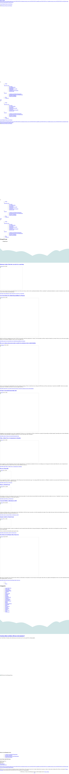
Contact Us (7, 98)
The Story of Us (6, 85)
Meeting (6, 602)
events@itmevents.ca (3, 764)
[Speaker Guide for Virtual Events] (5, 526)
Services (5, 93)
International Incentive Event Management (16, 94)
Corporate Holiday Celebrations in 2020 (8, 500)
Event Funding (7, 593)
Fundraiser (7, 598)
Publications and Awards (13, 88)
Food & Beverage (8, 597)
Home (6, 83)
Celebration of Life (8, 590)
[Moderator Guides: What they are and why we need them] (11, 289)
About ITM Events (8, 588)
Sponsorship (7, 608)
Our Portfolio (11, 107)
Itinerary (6, 601)
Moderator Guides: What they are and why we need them (12, 264)
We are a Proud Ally (4, 468)
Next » (6, 583)
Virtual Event (7, 611)
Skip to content (2, 0)
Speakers (6, 607)
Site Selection (7, 606)
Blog (6, 97)
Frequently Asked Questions (13, 90)
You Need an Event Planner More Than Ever (9, 534)
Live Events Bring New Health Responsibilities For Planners (12, 295)
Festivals (6, 595)
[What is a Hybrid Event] (5, 494)
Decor (6, 592)
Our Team (10, 86)
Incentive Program (8, 600)
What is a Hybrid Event (5, 484)
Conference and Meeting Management (15, 113)
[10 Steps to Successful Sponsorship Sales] (19, 431)
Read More (12, 293)
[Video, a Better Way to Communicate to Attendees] (19, 462)
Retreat (6, 605)
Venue (6, 610)
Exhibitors (6, 594)
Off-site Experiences (8, 603)
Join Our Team (11, 91)
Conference (7, 591)
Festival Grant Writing (12, 96)
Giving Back (11, 89)
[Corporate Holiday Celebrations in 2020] (5, 510)
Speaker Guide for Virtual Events (7, 516)
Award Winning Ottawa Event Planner (6, 119)
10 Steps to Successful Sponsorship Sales (8, 390)
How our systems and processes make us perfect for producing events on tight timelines (18, 343)
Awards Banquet (8, 589)
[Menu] (0, 81)
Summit (6, 609)
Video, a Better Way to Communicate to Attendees (10, 438)
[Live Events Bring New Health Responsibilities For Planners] (19, 336)
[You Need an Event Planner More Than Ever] (19, 575)
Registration (7, 604)
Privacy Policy (46, 771)
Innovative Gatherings (12, 95)
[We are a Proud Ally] (5, 478)
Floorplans (7, 596)
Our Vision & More (12, 87)
